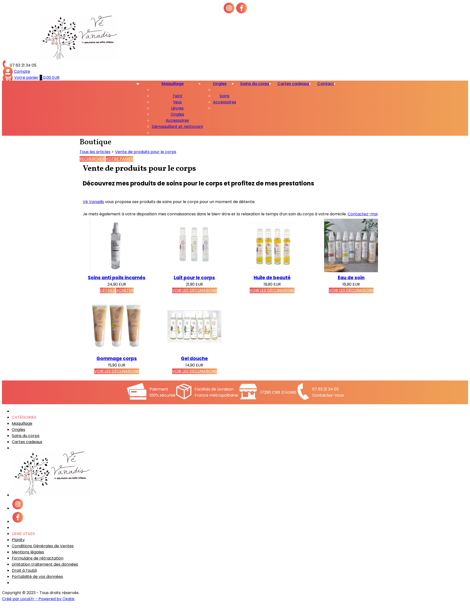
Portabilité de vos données (37, 576)
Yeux (177, 102)
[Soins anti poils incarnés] (117, 271)
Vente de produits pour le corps (145, 152)
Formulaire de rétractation (37, 558)
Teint (177, 96)
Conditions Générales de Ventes (43, 546)
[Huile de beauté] (272, 271)
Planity (18, 540)
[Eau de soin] (351, 271)
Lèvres (177, 108)
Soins (224, 96)
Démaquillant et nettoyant (177, 126)
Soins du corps (255, 83)
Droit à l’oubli (24, 570)
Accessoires (177, 120)
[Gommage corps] (117, 352)
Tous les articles (95, 152)
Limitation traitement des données (45, 564)
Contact (325, 83)
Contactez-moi (362, 214)
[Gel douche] (194, 352)
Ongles (177, 114)
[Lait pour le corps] (194, 271)
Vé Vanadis (93, 202)
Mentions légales (28, 552)
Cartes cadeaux (293, 83)
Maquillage (173, 83)
